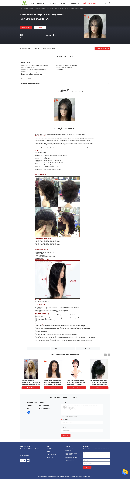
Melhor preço (25, 27)
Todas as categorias (69, 460)
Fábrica (48, 451)
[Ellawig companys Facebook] (21, 460)
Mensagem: (65, 402)
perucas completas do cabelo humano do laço (71, 454)
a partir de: (65, 419)
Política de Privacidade (73, 474)
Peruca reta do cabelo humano (37, 8)
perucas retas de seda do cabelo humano (88, 348)
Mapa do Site (54, 474)
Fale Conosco (50, 457)
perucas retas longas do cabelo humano (38, 348)
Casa (21, 8)
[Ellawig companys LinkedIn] (28, 460)
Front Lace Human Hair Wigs (71, 457)
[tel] (33, 412)
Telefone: (64, 427)
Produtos (26, 8)
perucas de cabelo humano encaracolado (70, 449)
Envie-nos (39, 27)
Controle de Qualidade (51, 454)
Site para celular (63, 474)
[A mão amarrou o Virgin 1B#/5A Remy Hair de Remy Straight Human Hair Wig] (95, 25)
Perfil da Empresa (50, 448)
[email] (28, 412)
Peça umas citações (102, 48)
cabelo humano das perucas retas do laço (63, 348)
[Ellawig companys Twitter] (24, 460)
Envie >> (87, 467)
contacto (65, 435)
